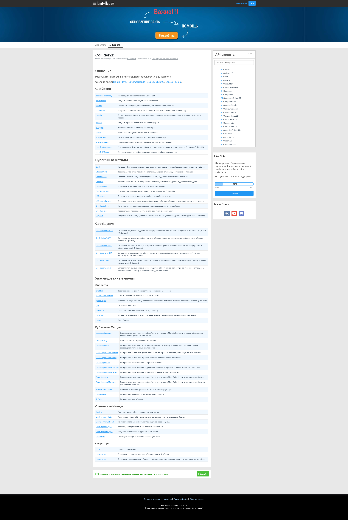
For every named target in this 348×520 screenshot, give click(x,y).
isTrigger (99, 127)
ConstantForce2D (231, 116)
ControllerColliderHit (232, 130)
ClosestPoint (101, 172)
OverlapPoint (101, 211)
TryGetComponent (104, 389)
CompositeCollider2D (232, 98)
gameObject (101, 301)
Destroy (99, 412)
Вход (252, 3)
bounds (99, 105)
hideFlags (100, 315)
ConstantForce (229, 112)
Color (225, 77)
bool (98, 449)
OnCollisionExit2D (103, 238)
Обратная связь (197, 499)
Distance (99, 181)
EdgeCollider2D (173, 82)
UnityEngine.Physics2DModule (165, 59)
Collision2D (228, 73)
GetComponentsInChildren (107, 367)
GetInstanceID (102, 394)
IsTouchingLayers (103, 201)
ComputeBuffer (229, 102)
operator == (101, 459)
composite (100, 110)
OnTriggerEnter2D (104, 253)
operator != (100, 454)
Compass (227, 91)
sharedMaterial (102, 142)
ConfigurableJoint (230, 109)
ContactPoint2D (230, 127)
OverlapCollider (102, 206)
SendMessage (102, 377)
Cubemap (227, 141)
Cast (98, 167)
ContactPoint (228, 123)
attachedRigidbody (104, 96)
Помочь (234, 193)
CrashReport (228, 137)
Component (228, 94)
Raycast (99, 216)
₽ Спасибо (202, 474)
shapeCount (101, 137)
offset (98, 132)
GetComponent (102, 345)
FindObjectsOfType (104, 431)
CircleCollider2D (137, 82)
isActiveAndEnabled (104, 296)
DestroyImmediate (104, 417)
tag (97, 305)
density (99, 115)
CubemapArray (229, 144)
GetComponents (103, 362)
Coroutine (227, 134)
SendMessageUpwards (106, 382)
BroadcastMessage (104, 333)
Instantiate (100, 436)
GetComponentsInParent (106, 372)
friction (99, 123)
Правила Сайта (181, 499)
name (98, 320)
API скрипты (115, 45)
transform (100, 310)
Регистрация (241, 3)
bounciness (101, 101)
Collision (227, 69)
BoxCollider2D (120, 82)
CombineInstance (230, 87)
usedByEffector (102, 152)
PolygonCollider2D (155, 82)
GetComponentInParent (106, 358)
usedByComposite (104, 147)
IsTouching (100, 196)
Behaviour (131, 59)
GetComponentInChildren (107, 353)
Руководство (100, 45)
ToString (99, 399)
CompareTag (101, 340)
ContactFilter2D (230, 119)
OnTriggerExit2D (103, 260)
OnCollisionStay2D (104, 245)
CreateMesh (101, 177)
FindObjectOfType (104, 427)
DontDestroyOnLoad (105, 422)
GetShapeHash (102, 191)
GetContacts (101, 186)
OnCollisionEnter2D (104, 230)
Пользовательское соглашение (158, 499)
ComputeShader (230, 105)
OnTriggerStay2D (103, 268)
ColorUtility (228, 84)
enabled (99, 291)
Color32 (226, 80)
